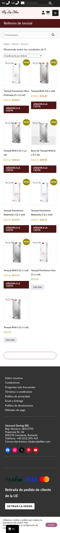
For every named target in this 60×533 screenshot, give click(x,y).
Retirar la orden (19, 506)
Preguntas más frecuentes (20, 387)
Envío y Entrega (14, 401)
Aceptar (51, 525)
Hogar (6, 44)
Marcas (15, 44)
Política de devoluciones (19, 405)
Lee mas (37, 287)
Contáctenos (12, 382)
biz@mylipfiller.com (23, 3)
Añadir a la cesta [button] (13, 109)
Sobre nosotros (14, 378)
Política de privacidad (17, 396)
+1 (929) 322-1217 (16, 3)
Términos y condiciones (18, 392)
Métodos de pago (15, 410)
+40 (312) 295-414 (6, 3)
